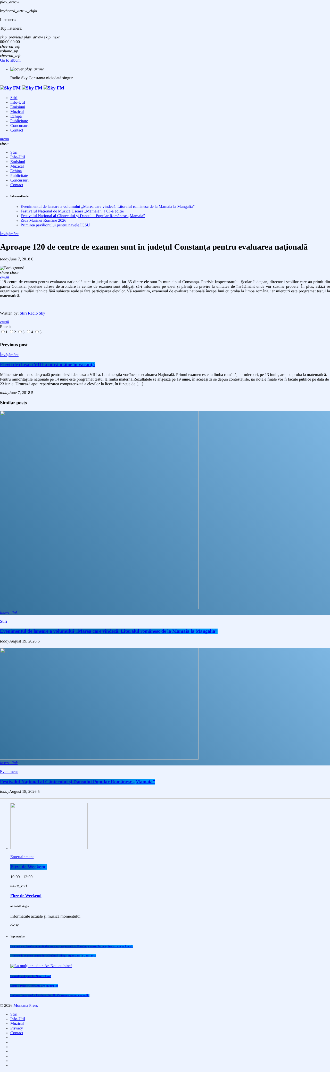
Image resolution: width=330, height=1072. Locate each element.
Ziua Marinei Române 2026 (43, 220)
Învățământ (9, 234)
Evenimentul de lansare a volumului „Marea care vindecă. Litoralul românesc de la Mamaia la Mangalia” (108, 206)
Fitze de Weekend (28, 867)
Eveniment (9, 772)
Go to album (10, 60)
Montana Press (25, 1005)
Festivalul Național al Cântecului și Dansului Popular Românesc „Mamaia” (83, 216)
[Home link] (32, 88)
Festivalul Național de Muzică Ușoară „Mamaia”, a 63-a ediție (72, 211)
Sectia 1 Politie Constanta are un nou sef (34, 985)
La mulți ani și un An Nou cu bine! (30, 976)
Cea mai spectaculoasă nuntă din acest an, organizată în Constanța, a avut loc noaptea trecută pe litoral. (71, 946)
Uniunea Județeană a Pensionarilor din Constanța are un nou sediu (49, 995)
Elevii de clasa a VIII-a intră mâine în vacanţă (47, 364)
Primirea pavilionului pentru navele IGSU (55, 225)
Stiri (3, 621)
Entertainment (22, 857)
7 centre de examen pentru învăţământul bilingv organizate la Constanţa (53, 955)
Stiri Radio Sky (32, 313)
